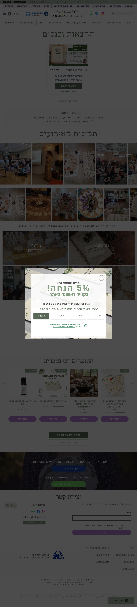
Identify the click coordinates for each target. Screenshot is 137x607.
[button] (101, 278)
